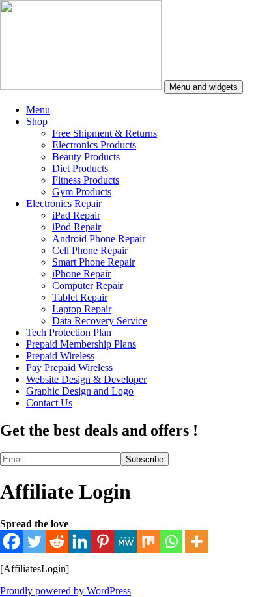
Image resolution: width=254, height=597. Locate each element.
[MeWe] (125, 541)
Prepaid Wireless (60, 355)
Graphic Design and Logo (80, 390)
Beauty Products (86, 156)
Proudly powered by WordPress (65, 590)
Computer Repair (87, 285)
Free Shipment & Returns (104, 133)
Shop (37, 121)
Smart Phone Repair (93, 262)
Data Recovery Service (99, 320)
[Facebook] (11, 541)
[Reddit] (57, 541)
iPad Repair (76, 215)
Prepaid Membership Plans (81, 344)
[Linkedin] (79, 541)
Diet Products (80, 168)
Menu (38, 109)
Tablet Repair (79, 297)
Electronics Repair (64, 203)
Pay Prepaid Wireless (69, 367)
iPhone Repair (81, 273)
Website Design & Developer (86, 379)
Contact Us (49, 402)
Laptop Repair (81, 308)
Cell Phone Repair (90, 250)
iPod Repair (76, 226)
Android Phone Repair (98, 238)
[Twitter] (34, 541)
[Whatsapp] (171, 541)
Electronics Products (94, 144)
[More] (196, 541)
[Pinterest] (102, 541)
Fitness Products (85, 180)
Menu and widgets (203, 87)
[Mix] (148, 541)
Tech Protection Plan (68, 332)
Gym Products (81, 191)
